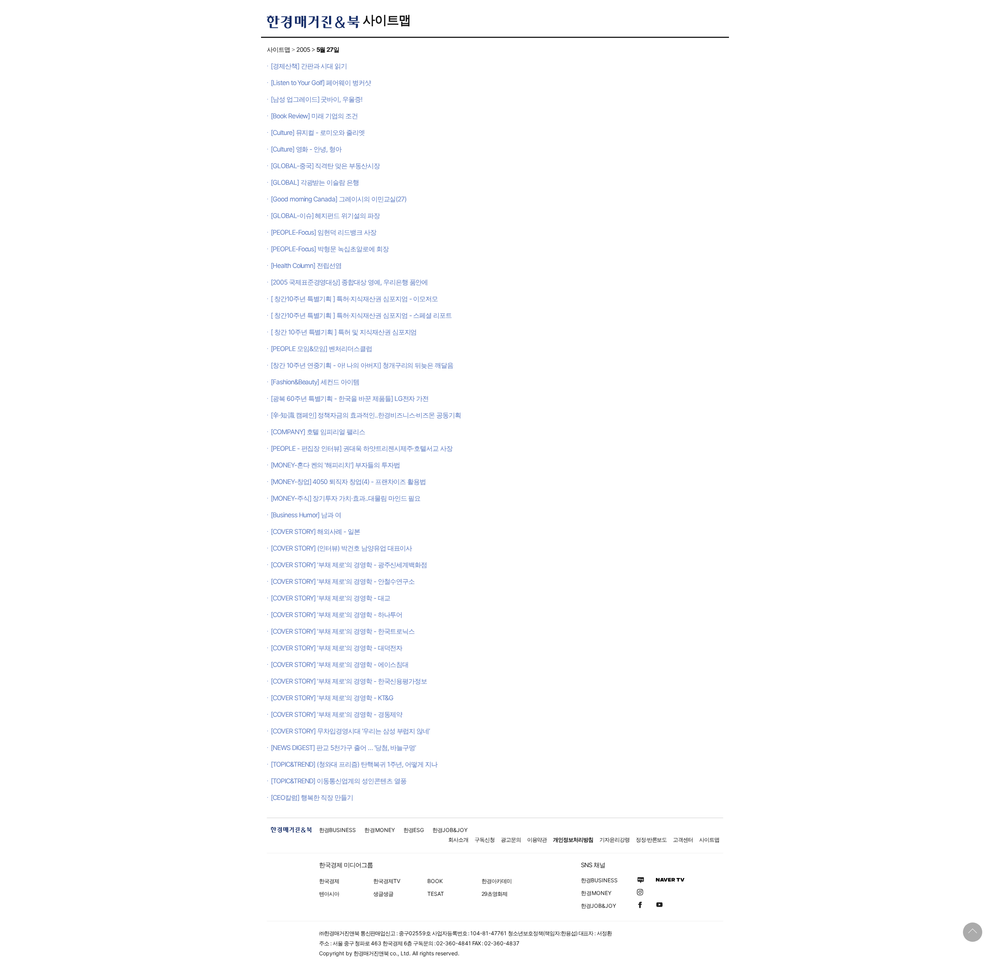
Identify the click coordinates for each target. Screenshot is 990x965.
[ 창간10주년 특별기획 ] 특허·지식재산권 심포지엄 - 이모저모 (354, 299)
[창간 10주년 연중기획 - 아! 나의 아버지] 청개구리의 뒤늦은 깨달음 (362, 365)
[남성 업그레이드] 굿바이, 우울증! (316, 99)
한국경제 (329, 881)
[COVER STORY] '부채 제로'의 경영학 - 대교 (330, 598)
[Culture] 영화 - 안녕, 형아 (306, 149)
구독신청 (485, 839)
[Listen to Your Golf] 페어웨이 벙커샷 (321, 83)
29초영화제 (494, 893)
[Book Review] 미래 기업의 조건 (314, 116)
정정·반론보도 (651, 839)
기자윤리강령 (614, 839)
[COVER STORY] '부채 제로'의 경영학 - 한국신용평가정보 (349, 681)
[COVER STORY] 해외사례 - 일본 (315, 531)
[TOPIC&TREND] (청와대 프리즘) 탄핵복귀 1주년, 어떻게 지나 (354, 764)
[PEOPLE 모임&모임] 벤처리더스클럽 (321, 349)
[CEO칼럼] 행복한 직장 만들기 (312, 797)
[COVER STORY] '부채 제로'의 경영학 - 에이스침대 (339, 664)
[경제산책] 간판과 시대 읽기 (309, 66)
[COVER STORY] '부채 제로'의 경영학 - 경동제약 (336, 714)
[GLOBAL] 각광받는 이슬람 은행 (315, 182)
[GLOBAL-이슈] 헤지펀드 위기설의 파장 (325, 216)
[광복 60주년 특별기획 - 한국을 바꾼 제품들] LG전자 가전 (349, 398)
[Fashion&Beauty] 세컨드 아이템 (315, 382)
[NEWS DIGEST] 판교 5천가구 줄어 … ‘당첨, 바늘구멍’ (343, 748)
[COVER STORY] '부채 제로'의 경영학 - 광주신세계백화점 (349, 565)
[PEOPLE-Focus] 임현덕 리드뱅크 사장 (323, 232)
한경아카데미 (496, 881)
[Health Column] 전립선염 (306, 265)
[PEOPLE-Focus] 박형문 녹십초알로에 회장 (330, 249)
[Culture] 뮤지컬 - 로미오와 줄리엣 (318, 132)
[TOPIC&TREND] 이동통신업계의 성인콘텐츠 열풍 (338, 781)
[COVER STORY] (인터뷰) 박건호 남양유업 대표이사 (341, 548)
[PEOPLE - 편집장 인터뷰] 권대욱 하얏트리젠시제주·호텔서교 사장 (361, 448)
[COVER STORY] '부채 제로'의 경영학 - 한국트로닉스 (343, 631)
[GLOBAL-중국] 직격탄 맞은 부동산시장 (325, 166)
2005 (303, 49)
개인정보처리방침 (573, 839)
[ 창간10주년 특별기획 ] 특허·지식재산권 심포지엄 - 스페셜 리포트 (361, 315)
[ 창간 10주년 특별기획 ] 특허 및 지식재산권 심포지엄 (343, 332)
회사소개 (458, 839)
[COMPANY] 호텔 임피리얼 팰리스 (318, 432)
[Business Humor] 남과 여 (306, 515)
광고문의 (511, 839)
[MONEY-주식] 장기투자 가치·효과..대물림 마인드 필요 (345, 498)
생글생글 (383, 893)
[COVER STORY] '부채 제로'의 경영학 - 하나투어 (336, 615)
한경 (337, 830)
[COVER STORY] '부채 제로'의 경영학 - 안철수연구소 (343, 581)
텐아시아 (329, 893)
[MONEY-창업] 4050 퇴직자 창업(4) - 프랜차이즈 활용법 (348, 482)
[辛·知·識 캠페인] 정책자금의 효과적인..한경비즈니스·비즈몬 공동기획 (366, 415)
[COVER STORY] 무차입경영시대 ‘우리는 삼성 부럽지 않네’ (350, 731)
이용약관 (537, 839)
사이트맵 (387, 19)
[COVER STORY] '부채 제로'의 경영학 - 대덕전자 (336, 648)
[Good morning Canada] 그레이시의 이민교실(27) (338, 199)
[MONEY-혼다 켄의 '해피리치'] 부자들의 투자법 (335, 465)
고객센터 (683, 839)
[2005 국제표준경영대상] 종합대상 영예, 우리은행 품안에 (349, 282)
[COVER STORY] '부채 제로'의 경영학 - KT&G (332, 698)
